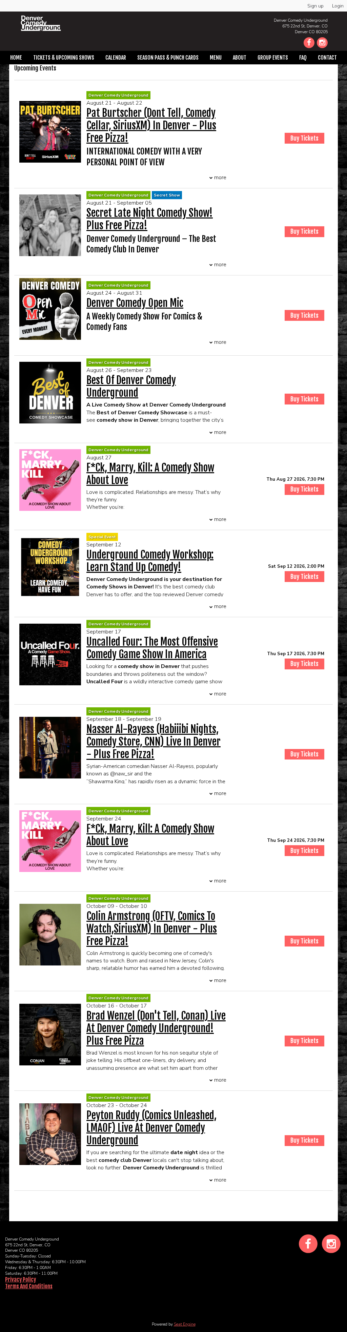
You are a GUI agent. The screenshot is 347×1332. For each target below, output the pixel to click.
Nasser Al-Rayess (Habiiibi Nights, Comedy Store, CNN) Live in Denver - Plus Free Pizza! (153, 742)
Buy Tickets (304, 489)
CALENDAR (115, 57)
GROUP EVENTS (273, 57)
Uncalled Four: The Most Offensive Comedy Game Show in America (152, 648)
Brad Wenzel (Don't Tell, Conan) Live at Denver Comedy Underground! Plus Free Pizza (156, 1028)
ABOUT (239, 57)
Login (338, 6)
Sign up (315, 6)
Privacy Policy (20, 1279)
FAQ (303, 57)
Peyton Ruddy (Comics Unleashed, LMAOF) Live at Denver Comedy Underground (151, 1128)
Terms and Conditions (29, 1286)
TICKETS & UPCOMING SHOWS (63, 57)
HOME (16, 57)
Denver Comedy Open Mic (134, 303)
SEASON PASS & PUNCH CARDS (168, 57)
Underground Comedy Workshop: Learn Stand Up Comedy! (149, 561)
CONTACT (327, 57)
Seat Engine (185, 1324)
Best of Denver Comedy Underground (131, 386)
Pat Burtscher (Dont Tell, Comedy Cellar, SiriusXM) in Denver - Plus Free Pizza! (151, 125)
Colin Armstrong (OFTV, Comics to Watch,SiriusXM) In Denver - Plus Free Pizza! (151, 929)
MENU (216, 57)
